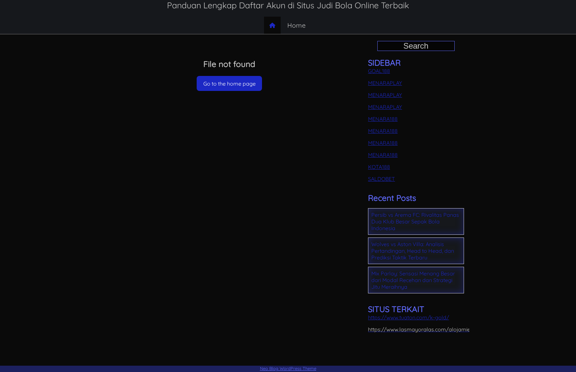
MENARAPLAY (385, 83)
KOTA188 (379, 167)
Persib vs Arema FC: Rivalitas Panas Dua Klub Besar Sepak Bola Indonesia (415, 221)
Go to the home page (229, 83)
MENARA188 (383, 119)
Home (296, 25)
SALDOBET (381, 179)
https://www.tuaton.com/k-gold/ (408, 317)
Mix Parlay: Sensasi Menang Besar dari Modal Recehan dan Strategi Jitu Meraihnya (413, 280)
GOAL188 (379, 71)
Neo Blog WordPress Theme (288, 368)
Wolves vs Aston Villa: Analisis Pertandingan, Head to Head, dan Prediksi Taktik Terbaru (412, 251)
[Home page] (272, 25)
